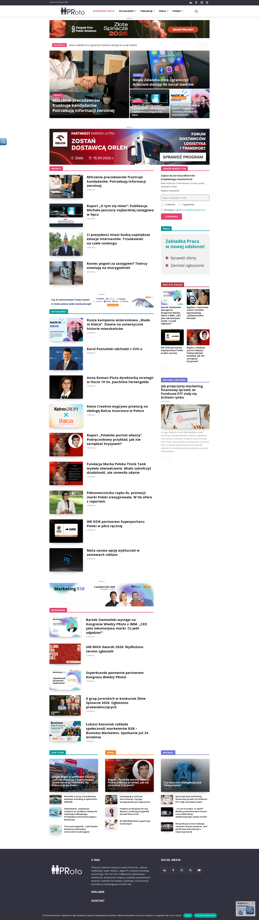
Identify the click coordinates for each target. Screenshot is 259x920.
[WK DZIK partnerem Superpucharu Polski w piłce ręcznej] (66, 531)
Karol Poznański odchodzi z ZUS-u (114, 348)
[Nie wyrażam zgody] (255, 915)
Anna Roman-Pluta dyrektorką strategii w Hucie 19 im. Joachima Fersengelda (120, 379)
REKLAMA (97, 892)
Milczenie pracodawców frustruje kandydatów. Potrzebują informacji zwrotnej (116, 181)
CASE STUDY (57, 752)
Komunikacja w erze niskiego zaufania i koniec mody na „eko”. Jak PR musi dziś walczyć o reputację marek (192, 827)
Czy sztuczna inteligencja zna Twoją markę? (182, 784)
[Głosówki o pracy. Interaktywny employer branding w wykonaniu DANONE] (55, 799)
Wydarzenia (58, 610)
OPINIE (110, 752)
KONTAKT (98, 900)
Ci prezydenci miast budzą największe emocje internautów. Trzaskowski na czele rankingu (118, 238)
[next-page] (168, 368)
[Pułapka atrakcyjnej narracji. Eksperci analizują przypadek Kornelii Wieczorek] (111, 811)
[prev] (200, 45)
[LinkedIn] (190, 2)
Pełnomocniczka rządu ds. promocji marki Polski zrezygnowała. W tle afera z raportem (119, 496)
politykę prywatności (195, 209)
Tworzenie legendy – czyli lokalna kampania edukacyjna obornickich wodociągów (81, 829)
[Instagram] (201, 2)
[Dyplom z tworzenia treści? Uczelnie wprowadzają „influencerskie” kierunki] (198, 297)
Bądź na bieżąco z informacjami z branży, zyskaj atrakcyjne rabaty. (182, 185)
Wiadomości (179, 98)
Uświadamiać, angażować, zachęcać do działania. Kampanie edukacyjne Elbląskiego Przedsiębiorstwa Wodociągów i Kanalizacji (80, 814)
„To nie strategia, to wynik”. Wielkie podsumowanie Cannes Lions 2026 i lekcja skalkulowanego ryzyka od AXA (191, 812)
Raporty (58, 95)
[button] (196, 11)
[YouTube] (199, 870)
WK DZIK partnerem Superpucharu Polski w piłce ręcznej (115, 523)
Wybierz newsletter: (170, 190)
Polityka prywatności (205, 915)
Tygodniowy (188, 204)
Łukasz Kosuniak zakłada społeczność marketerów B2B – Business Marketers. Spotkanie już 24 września (117, 730)
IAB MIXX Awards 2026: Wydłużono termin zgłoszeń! (114, 648)
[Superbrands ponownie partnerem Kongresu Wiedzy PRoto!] (65, 679)
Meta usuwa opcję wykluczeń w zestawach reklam (113, 552)
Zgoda (188, 915)
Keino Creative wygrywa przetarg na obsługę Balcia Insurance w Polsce (117, 408)
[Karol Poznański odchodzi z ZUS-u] (66, 358)
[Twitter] (207, 2)
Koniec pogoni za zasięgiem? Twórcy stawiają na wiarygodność (117, 265)
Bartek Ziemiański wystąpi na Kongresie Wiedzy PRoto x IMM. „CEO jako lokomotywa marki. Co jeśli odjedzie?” (116, 626)
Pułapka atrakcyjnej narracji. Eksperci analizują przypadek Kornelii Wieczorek (134, 811)
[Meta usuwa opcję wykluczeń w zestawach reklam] (66, 560)
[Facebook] (196, 2)
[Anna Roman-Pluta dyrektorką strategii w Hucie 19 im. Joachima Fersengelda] (66, 387)
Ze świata (138, 75)
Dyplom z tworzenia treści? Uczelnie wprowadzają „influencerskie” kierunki (197, 313)
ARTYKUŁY (168, 752)
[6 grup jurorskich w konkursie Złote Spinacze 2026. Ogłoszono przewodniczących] (65, 705)
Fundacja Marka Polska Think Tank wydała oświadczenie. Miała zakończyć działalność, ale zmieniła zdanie (119, 468)
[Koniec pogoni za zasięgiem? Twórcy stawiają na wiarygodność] (66, 273)
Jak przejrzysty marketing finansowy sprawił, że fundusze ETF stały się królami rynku (182, 391)
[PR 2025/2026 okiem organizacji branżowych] (111, 824)
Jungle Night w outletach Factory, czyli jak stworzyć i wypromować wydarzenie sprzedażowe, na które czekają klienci (73, 781)
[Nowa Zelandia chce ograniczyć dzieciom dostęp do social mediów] (170, 70)
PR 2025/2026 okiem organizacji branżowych (135, 822)
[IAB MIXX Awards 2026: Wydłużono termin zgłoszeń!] (65, 654)
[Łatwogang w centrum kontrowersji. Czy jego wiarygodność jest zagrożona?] (111, 799)
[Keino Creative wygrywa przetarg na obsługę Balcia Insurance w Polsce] (66, 416)
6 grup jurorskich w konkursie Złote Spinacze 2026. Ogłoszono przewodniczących (116, 702)
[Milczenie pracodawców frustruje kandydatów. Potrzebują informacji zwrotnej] (89, 84)
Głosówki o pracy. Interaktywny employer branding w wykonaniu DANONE (80, 799)
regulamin (179, 209)
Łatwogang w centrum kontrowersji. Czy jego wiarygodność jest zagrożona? (135, 799)
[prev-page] (163, 368)
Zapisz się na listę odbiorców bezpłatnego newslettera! (178, 177)
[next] (205, 45)
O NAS (95, 860)
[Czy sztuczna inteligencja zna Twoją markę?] (185, 775)
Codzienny (170, 204)
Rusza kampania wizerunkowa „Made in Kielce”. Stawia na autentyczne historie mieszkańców (118, 324)
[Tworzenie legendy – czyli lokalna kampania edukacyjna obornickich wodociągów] (55, 829)
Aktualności (58, 311)
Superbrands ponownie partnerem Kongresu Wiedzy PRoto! (115, 674)
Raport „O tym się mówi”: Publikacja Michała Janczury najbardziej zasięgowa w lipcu (120, 210)
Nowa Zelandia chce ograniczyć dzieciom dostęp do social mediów (103, 45)
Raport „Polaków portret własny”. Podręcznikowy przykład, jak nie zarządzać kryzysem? (115, 439)
